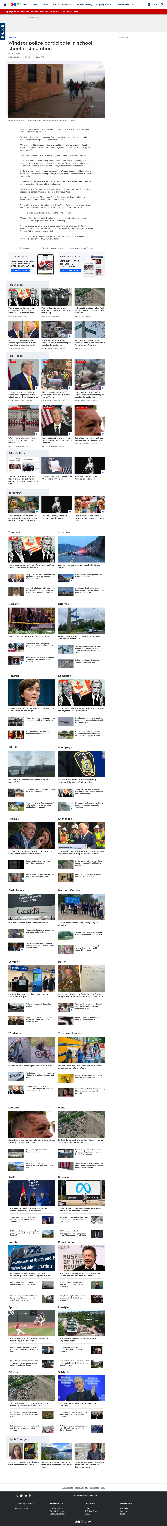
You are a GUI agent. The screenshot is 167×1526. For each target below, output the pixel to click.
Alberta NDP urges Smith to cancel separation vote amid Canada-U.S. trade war (40, 659)
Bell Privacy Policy (57, 1508)
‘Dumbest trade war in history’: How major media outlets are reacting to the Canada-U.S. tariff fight (23, 480)
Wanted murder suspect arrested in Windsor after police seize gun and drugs (40, 1075)
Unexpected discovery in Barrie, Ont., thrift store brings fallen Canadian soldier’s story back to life (80, 995)
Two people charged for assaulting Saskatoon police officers (40, 931)
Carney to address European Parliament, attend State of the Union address (29, 1209)
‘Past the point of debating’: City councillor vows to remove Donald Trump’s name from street (90, 342)
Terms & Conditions (57, 1511)
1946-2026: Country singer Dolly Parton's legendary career (88, 477)
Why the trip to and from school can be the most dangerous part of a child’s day (80, 1067)
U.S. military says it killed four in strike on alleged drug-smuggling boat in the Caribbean (88, 1152)
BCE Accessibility (21, 1508)
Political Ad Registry (57, 1514)
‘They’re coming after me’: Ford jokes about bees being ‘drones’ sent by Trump (55, 394)
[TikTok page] (21, 1495)
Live (134, 5)
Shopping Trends (103, 5)
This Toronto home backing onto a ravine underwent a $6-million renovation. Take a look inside (23, 518)
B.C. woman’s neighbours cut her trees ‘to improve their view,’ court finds (39, 1165)
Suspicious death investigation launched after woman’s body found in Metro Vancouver (89, 590)
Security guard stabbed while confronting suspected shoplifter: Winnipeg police (77, 781)
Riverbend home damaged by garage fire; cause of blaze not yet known (39, 646)
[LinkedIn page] (30, 1495)
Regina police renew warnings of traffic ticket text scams (39, 862)
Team (103, 1487)
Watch (56, 5)
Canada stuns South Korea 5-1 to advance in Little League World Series (30, 1339)
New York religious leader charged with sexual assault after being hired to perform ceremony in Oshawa (40, 590)
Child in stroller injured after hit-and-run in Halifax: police (40, 791)
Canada (45, 5)
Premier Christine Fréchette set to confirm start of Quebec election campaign (31, 709)
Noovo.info (124, 1508)
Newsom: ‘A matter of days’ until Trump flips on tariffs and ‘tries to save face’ (56, 440)
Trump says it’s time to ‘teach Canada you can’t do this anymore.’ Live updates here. (21, 310)
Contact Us (79, 1487)
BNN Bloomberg (91, 1511)
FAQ (86, 1487)
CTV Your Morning (84, 5)
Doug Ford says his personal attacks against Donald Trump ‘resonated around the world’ (22, 342)
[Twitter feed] (16, 1495)
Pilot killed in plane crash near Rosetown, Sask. (29, 923)
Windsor (12, 37)
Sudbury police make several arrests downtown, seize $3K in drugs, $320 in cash (87, 948)
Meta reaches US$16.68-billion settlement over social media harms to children (80, 1209)
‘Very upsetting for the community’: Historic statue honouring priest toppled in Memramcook (40, 805)
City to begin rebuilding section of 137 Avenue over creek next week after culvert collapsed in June (88, 734)
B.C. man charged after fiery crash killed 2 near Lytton (79, 566)
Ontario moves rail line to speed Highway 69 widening (78, 924)
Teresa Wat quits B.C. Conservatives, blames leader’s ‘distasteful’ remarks (90, 1091)
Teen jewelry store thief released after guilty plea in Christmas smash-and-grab (88, 1006)
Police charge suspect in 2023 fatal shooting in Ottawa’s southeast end (79, 637)
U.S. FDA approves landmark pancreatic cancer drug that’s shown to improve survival (30, 1274)
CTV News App (67, 1487)
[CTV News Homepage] (19, 4)
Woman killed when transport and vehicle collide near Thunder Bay (88, 933)
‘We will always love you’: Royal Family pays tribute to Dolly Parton (22, 440)
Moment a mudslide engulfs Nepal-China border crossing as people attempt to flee (56, 342)
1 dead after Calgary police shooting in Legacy (29, 636)
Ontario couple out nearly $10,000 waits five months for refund (23, 1463)
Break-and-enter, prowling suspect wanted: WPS (30, 1066)
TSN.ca (87, 1514)
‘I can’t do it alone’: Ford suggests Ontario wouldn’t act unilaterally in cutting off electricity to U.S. (81, 852)
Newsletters (94, 1487)
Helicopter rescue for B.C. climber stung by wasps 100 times (89, 1076)
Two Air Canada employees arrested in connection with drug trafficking (56, 310)
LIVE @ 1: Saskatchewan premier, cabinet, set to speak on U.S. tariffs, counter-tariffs (30, 852)
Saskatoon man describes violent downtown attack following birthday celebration (31, 1141)
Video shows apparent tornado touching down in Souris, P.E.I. (30, 781)
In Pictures (67, 5)
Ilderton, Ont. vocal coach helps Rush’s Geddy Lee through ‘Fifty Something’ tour (38, 1019)
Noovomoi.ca (124, 1511)
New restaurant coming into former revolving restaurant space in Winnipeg (89, 805)
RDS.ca (122, 1514)
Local (35, 5)
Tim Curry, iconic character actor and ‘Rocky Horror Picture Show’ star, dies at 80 (80, 1274)
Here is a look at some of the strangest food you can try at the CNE (89, 518)
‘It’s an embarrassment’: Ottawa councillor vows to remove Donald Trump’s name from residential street (88, 649)
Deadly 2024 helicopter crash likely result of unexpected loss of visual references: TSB (89, 720)
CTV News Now (122, 5)
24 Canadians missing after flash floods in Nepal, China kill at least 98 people (90, 310)
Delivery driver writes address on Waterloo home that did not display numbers (89, 1464)
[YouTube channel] (25, 1495)
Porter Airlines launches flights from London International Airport (28, 995)
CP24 (87, 1508)
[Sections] (5, 4)
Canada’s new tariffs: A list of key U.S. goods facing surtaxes (56, 477)
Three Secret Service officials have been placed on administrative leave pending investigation (90, 1165)
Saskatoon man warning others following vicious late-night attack (90, 439)
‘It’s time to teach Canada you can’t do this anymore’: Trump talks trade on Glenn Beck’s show (23, 394)
